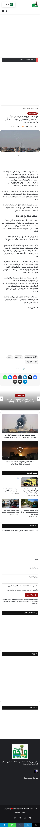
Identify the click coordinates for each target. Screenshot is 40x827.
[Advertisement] (20, 35)
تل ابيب (18, 357)
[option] (20, 398)
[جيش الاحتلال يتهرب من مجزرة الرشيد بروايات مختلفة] (10, 503)
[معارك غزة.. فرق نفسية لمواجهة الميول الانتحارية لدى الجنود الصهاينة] (29, 482)
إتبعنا (33, 654)
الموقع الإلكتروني (33, 577)
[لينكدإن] (25, 377)
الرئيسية (33, 108)
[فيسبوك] (35, 377)
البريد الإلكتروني (33, 568)
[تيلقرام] (25, 382)
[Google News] (20, 369)
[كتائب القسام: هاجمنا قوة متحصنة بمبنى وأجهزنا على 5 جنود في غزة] (29, 503)
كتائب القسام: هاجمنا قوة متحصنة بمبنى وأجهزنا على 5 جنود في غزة (29, 512)
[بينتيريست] (15, 377)
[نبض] (9, 818)
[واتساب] (5, 377)
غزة (9, 357)
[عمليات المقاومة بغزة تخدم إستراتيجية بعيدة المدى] (10, 482)
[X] (30, 377)
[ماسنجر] (10, 377)
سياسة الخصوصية (31, 778)
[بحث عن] (6, 11)
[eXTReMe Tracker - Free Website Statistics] (36, 773)
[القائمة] (3, 11)
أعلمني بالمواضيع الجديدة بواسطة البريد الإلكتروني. (22, 590)
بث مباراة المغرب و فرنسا (27, 59)
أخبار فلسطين (26, 108)
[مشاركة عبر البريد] (20, 382)
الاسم (36, 559)
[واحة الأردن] (35, 4)
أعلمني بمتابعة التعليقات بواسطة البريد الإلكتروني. (22, 586)
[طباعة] (15, 382)
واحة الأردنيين (31, 362)
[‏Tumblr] (20, 377)
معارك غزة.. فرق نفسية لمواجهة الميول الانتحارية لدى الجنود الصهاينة (30, 491)
